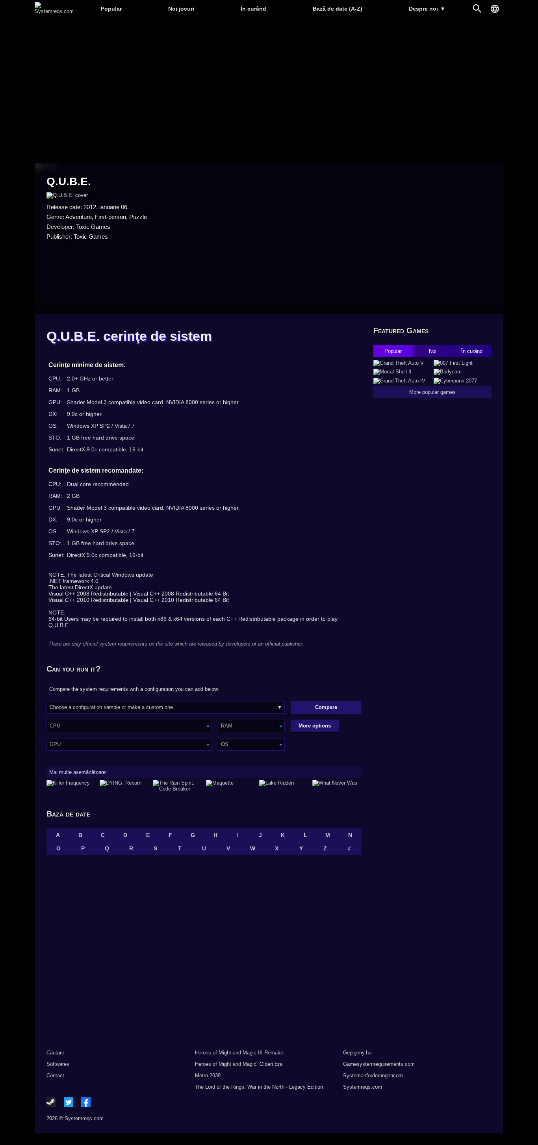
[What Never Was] (337, 786)
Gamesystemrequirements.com (379, 1064)
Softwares (57, 1064)
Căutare (55, 1053)
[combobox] (129, 726)
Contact (55, 1075)
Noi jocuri (181, 9)
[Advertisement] (269, 90)
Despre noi (427, 9)
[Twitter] (68, 1102)
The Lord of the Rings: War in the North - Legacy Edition (259, 1087)
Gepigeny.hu (357, 1053)
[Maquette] (230, 786)
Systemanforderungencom (373, 1075)
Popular (111, 9)
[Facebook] (86, 1102)
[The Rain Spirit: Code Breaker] (177, 786)
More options (315, 726)
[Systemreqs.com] (54, 11)
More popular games (432, 392)
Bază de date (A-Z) (337, 9)
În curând (253, 9)
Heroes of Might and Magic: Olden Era (238, 1064)
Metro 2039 (208, 1075)
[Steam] (51, 1102)
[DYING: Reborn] (124, 786)
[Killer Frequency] (71, 786)
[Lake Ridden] (283, 786)
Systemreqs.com (362, 1087)
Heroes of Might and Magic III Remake (239, 1053)
